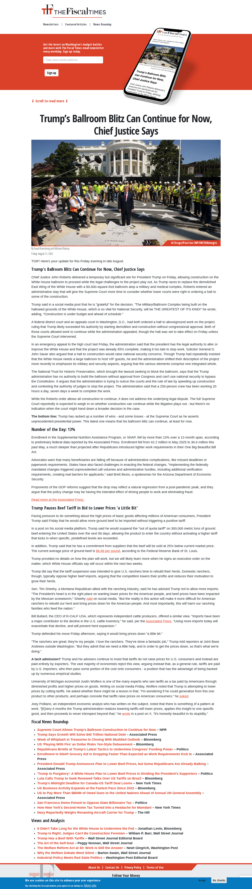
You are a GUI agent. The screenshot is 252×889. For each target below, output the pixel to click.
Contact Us (112, 867)
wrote (126, 714)
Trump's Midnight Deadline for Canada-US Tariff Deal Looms (84, 783)
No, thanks (219, 880)
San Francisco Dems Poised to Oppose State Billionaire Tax (84, 803)
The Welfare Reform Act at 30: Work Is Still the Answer (80, 848)
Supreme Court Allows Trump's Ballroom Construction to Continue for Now (96, 730)
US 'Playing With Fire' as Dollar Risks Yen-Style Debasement (84, 744)
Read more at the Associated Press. (57, 500)
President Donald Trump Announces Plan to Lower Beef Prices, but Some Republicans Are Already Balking (121, 764)
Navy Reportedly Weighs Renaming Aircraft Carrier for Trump (85, 812)
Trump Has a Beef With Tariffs (60, 838)
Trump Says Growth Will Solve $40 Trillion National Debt (81, 734)
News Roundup (102, 24)
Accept (202, 880)
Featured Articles (76, 24)
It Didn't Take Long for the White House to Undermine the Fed (85, 828)
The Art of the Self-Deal (55, 843)
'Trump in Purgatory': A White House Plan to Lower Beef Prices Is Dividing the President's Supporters (117, 773)
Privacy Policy (133, 867)
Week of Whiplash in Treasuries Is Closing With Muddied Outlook (88, 739)
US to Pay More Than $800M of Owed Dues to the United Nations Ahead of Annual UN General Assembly (119, 793)
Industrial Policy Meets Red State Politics (69, 858)
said (90, 599)
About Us (94, 867)
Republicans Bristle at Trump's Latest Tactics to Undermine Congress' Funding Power (105, 749)
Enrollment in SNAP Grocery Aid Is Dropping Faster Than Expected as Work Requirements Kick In (114, 754)
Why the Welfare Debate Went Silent (65, 853)
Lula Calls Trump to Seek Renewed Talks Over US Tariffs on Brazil (89, 778)
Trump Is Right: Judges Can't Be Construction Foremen (81, 833)
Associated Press (158, 621)
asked (183, 696)
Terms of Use (155, 867)
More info (90, 885)
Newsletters (51, 24)
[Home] (77, 9)
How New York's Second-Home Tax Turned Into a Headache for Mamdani (94, 807)
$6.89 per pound (108, 551)
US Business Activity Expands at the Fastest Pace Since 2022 (85, 788)
